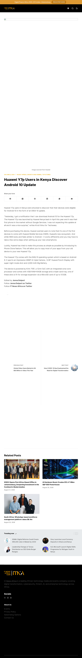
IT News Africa (10, 581)
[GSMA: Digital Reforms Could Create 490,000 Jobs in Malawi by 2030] (7, 541)
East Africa (22, 174)
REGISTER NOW (59, 2)
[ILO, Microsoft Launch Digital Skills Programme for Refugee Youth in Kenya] (45, 549)
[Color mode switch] (68, 8)
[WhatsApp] (59, 198)
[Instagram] (11, 597)
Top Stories (46, 174)
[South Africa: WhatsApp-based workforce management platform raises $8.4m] (22, 504)
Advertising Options (12, 615)
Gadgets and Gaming (34, 174)
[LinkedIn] (47, 198)
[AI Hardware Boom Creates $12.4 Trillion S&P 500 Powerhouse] (60, 469)
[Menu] (77, 8)
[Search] (72, 8)
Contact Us (9, 618)
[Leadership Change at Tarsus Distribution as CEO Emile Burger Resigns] (7, 549)
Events (7, 609)
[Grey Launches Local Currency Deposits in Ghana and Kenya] (45, 541)
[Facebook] (10, 198)
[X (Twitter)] (22, 198)
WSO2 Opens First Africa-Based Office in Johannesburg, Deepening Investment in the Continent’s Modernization (21, 484)
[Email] (72, 198)
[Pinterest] (35, 198)
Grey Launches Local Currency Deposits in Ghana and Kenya (61, 540)
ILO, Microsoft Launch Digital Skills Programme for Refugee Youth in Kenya (63, 549)
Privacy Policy (10, 612)
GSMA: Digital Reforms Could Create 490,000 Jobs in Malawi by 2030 (25, 540)
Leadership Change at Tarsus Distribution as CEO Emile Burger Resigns (24, 549)
